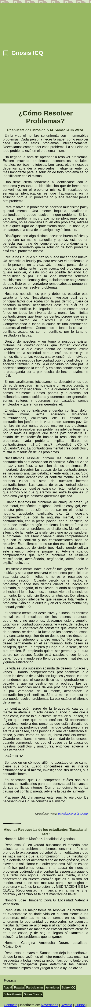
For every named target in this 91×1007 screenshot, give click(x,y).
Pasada (19, 987)
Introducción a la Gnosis (73, 814)
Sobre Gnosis (13, 994)
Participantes (34, 987)
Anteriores (52, 987)
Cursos (80, 1005)
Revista (66, 1005)
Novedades (49, 1005)
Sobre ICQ (68, 987)
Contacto (10, 1005)
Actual (8, 987)
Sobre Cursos (33, 994)
